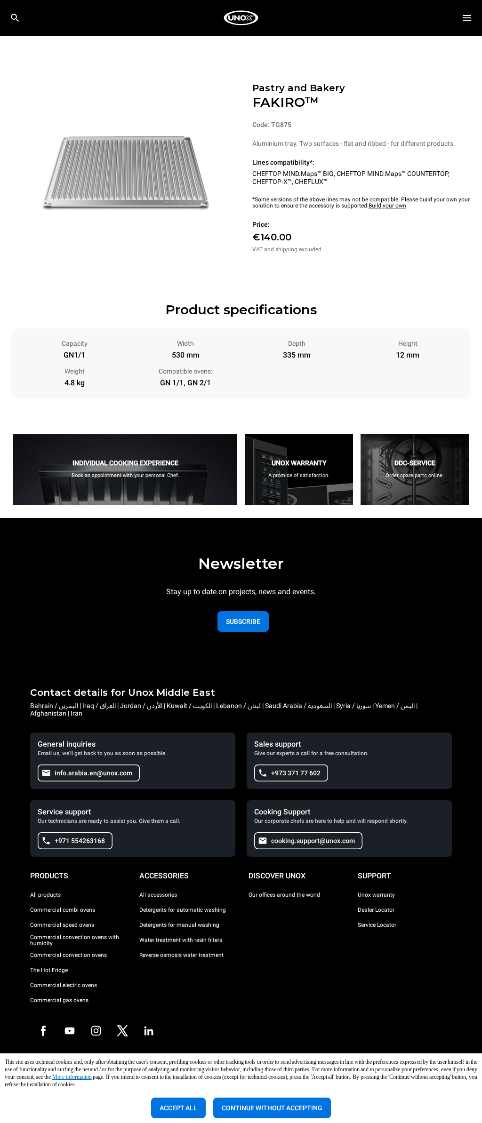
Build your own (387, 205)
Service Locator (377, 925)
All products (45, 895)
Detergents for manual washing (179, 925)
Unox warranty (376, 895)
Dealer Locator (376, 910)
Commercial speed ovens (62, 925)
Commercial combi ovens (62, 910)
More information (72, 1077)
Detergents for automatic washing (182, 910)
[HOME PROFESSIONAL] (241, 18)
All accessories (158, 895)
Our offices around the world (284, 895)
